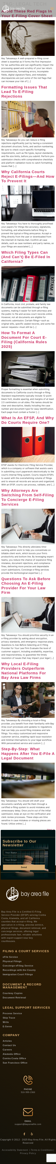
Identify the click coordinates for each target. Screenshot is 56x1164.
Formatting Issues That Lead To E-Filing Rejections (24, 91)
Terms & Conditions (42, 1150)
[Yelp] (32, 1134)
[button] (52, 8)
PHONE (28, 1089)
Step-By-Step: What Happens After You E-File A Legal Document (28, 753)
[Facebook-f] (24, 1134)
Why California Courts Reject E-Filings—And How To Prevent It (27, 176)
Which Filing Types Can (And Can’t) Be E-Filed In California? (25, 257)
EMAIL (28, 1121)
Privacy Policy (28, 1153)
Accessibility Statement (15, 1150)
